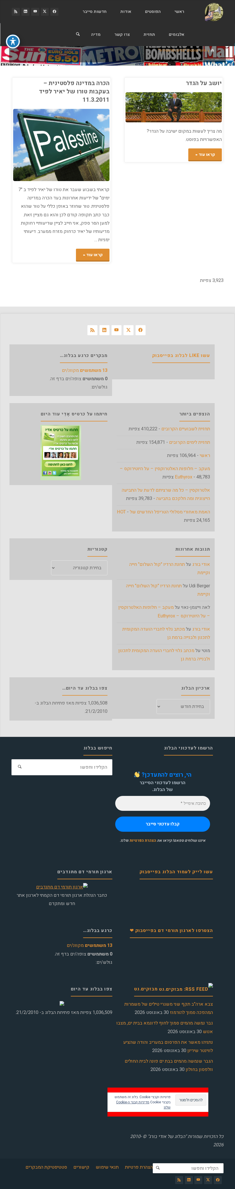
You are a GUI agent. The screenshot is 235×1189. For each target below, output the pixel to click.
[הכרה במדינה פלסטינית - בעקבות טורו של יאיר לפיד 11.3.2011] (37, 145)
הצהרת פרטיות (139, 1167)
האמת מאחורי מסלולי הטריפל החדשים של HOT (163, 512)
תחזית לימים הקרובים (189, 442)
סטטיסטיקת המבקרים (46, 1167)
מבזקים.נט (146, 989)
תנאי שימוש (107, 1167)
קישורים (81, 1167)
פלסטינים (108, 154)
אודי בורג (201, 564)
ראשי (205, 455)
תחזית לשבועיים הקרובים (185, 428)
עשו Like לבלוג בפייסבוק (181, 355)
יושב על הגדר (204, 83)
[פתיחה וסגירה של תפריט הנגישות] (13, 41)
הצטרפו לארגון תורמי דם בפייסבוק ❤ (171, 930)
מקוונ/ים (84, 370)
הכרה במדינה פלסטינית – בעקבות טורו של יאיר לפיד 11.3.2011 (74, 91)
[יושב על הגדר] (150, 107)
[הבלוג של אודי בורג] (214, 11)
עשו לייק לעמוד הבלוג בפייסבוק (176, 871)
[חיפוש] (78, 34)
